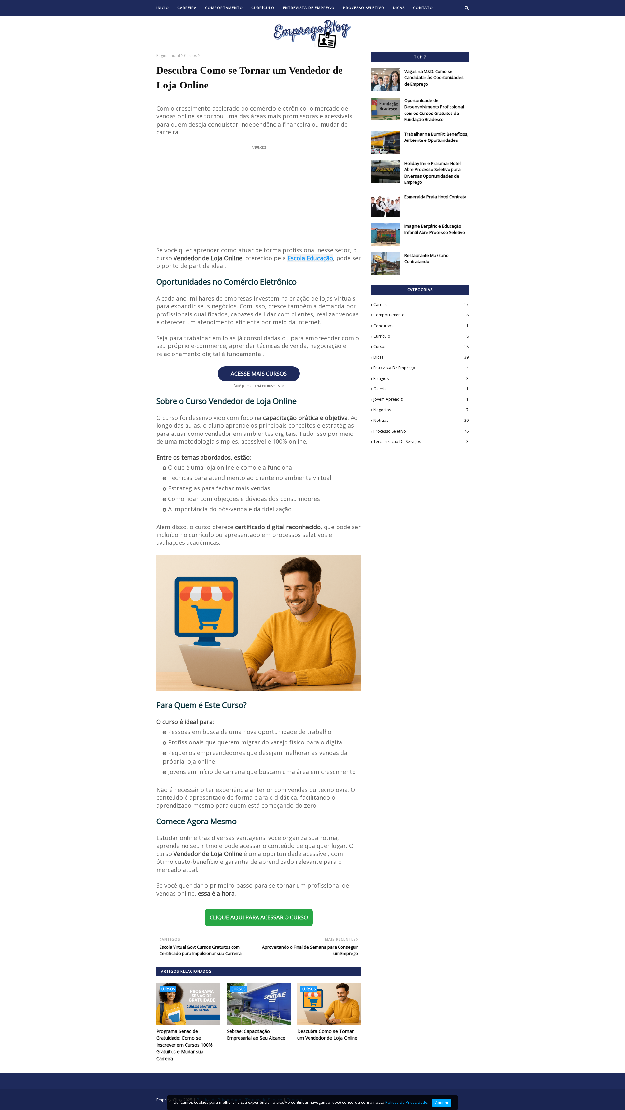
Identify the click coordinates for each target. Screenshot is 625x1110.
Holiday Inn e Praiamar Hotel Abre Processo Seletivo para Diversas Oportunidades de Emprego (432, 172)
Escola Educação (310, 258)
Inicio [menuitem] (162, 7)
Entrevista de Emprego (421, 367)
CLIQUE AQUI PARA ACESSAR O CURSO (259, 917)
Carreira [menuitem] (187, 7)
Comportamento (421, 315)
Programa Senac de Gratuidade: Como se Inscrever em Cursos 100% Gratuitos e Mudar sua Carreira (184, 1045)
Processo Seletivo (421, 431)
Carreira (421, 304)
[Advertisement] (258, 192)
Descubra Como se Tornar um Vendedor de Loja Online (327, 1034)
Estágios (421, 378)
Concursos (421, 325)
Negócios (421, 410)
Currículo (421, 336)
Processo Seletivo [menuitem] (363, 7)
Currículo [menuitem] (262, 7)
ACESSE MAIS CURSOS (259, 373)
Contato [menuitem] (423, 7)
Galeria (421, 389)
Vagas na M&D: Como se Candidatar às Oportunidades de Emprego (434, 77)
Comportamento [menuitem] (224, 7)
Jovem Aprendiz (421, 399)
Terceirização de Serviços (421, 441)
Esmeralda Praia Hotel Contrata (435, 197)
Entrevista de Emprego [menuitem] (309, 7)
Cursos (190, 55)
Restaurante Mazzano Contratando (426, 258)
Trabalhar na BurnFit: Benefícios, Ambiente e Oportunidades (436, 137)
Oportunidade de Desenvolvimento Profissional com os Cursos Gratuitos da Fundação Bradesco (434, 110)
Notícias (421, 420)
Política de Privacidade (406, 1102)
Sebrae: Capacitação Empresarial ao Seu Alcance (256, 1034)
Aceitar (441, 1102)
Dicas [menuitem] (399, 7)
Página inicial (168, 55)
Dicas (421, 357)
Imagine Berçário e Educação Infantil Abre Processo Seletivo (434, 229)
